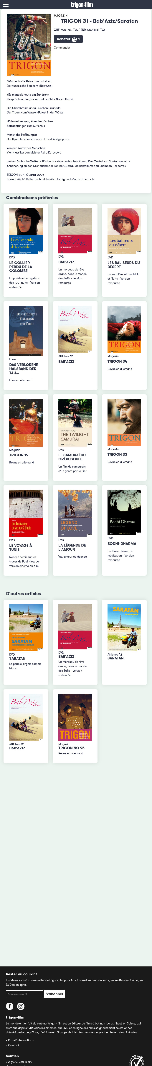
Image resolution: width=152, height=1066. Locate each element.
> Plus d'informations (20, 1040)
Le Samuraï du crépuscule (72, 457)
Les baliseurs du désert (124, 265)
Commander (62, 47)
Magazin (60, 15)
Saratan (17, 658)
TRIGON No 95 (71, 748)
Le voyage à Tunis (20, 547)
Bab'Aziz (66, 262)
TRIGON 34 (117, 361)
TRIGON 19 (18, 455)
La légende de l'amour (72, 547)
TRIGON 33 (117, 454)
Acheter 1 (68, 39)
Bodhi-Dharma (122, 544)
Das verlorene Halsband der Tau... (23, 369)
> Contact (12, 1045)
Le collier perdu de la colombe (20, 267)
